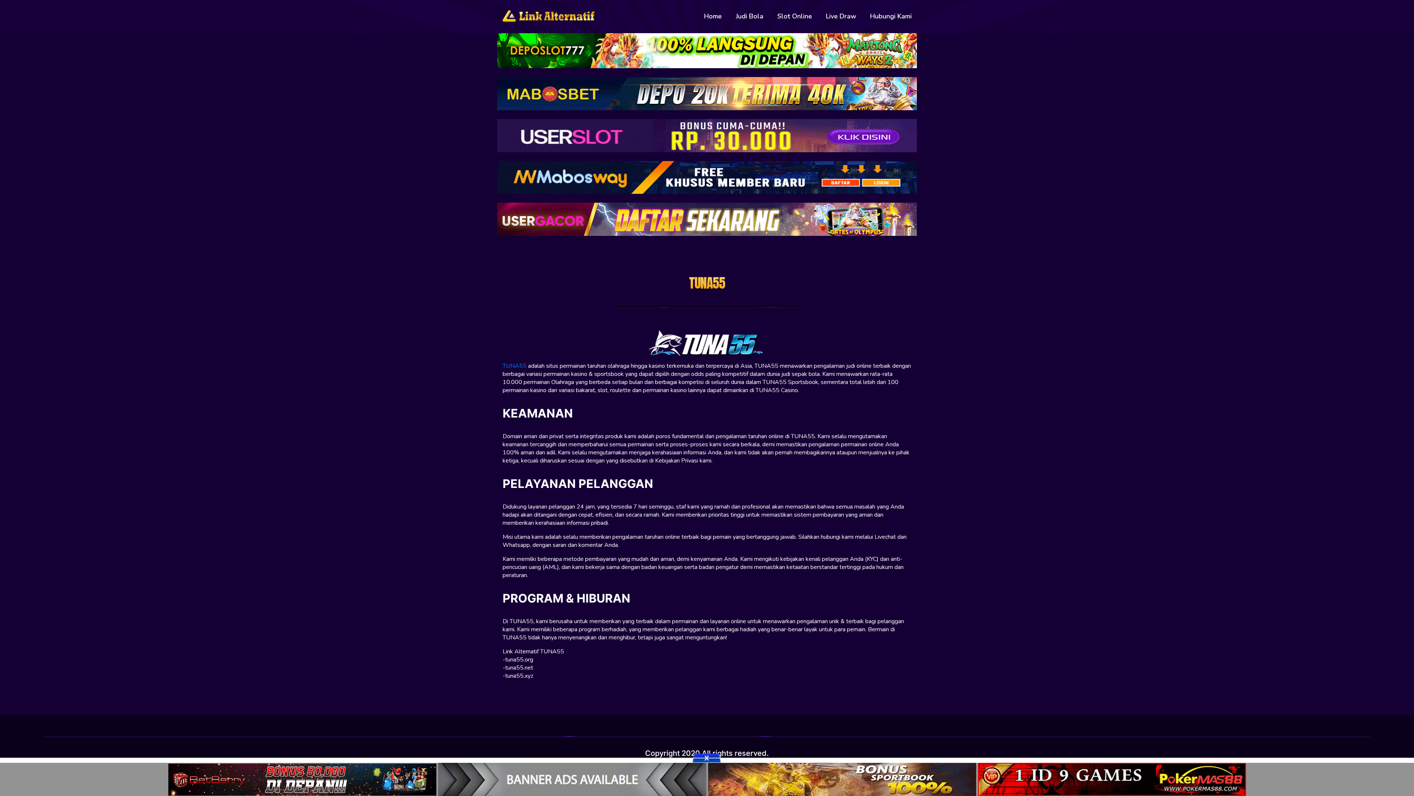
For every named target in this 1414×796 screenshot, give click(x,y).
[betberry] (303, 778)
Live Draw (841, 16)
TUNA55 (515, 366)
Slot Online (794, 16)
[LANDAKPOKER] (843, 778)
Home (713, 16)
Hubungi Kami (891, 16)
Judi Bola (749, 16)
